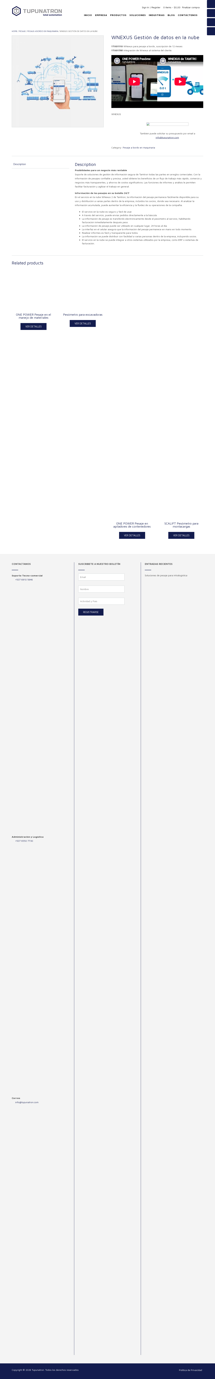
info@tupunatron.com (26, 1102)
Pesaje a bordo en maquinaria (42, 31)
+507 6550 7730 (24, 840)
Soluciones (138, 15)
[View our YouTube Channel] (211, 13)
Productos (118, 15)
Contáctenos (188, 15)
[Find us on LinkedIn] (211, 31)
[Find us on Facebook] (211, 4)
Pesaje (22, 31)
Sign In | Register (151, 7)
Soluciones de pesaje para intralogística (166, 575)
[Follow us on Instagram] (211, 22)
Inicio (88, 15)
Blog (171, 15)
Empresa (101, 15)
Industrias (157, 15)
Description (19, 164)
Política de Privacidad (190, 1370)
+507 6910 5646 (24, 579)
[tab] (40, 164)
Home (14, 31)
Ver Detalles (33, 326)
